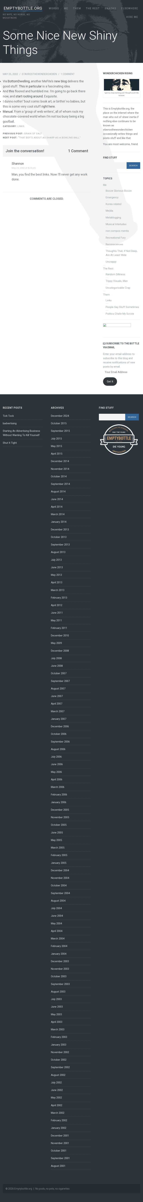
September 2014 (60, 484)
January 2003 (58, 1044)
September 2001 (60, 1158)
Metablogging (113, 217)
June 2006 (57, 764)
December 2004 (60, 870)
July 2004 (56, 908)
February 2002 (59, 1120)
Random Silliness (115, 274)
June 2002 (57, 1090)
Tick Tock (8, 415)
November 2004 (60, 878)
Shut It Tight (10, 442)
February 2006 (59, 794)
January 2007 (58, 718)
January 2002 (58, 1127)
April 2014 (56, 506)
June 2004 (57, 915)
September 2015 (60, 430)
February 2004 (59, 946)
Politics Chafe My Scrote (120, 313)
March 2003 (57, 1029)
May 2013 (56, 574)
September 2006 (60, 741)
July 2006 (56, 756)
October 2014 (58, 476)
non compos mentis (117, 230)
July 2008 (56, 658)
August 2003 (58, 991)
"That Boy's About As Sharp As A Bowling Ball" (42, 137)
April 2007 (56, 703)
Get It (110, 381)
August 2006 (58, 749)
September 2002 (60, 1067)
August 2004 (58, 900)
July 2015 (56, 438)
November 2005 (60, 817)
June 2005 (57, 832)
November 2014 (60, 469)
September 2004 (60, 893)
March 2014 (57, 514)
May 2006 (56, 772)
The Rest (93, 8)
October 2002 (58, 1059)
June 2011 (57, 612)
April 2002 (56, 1105)
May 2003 (56, 1014)
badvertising (10, 423)
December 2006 (60, 726)
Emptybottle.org (23, 8)
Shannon (18, 163)
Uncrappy (111, 261)
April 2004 (56, 931)
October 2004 (58, 885)
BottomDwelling (19, 81)
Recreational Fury (116, 237)
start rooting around (29, 96)
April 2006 (56, 779)
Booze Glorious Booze (119, 190)
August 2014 (58, 491)
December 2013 (60, 529)
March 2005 (57, 847)
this (11, 91)
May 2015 (56, 446)
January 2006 (58, 802)
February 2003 (59, 1037)
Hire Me (132, 17)
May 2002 (56, 1097)
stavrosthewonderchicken (39, 74)
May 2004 (56, 923)
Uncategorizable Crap (118, 287)
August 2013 (58, 552)
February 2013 (59, 597)
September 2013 (60, 544)
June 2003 (57, 1006)
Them (77, 8)
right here (48, 106)
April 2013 (56, 582)
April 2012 (56, 605)
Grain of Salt (22, 133)
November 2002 (60, 1052)
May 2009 (56, 643)
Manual (8, 111)
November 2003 (60, 968)
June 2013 (57, 567)
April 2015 (56, 453)
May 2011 (56, 620)
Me (66, 8)
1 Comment (68, 74)
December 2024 (60, 415)
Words (54, 8)
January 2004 (58, 953)
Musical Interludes (116, 224)
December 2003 (60, 961)
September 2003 (60, 984)
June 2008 (57, 665)
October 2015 (58, 423)
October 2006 (58, 734)
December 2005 (60, 809)
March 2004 (57, 938)
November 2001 (60, 1143)
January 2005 (58, 862)
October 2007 (58, 673)
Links (20, 126)
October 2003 (58, 976)
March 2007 (57, 711)
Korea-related (113, 204)
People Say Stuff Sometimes (122, 307)
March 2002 (57, 1112)
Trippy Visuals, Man (117, 281)
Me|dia (109, 210)
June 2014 (57, 499)
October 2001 (58, 1150)
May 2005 (56, 840)
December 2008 (60, 650)
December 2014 (60, 461)
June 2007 (57, 696)
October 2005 (58, 824)
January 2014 (58, 521)
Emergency (112, 197)
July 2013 (56, 559)
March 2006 (57, 787)
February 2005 (59, 855)
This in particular (30, 86)
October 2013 (58, 537)
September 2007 (60, 681)
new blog (60, 81)
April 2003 (56, 1022)
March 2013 (57, 590)
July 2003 (56, 999)
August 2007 (58, 688)
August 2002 (58, 1075)
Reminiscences (114, 244)
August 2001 (58, 1165)
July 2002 (56, 1082)
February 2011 (59, 628)
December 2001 (60, 1135)
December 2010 (60, 635)
